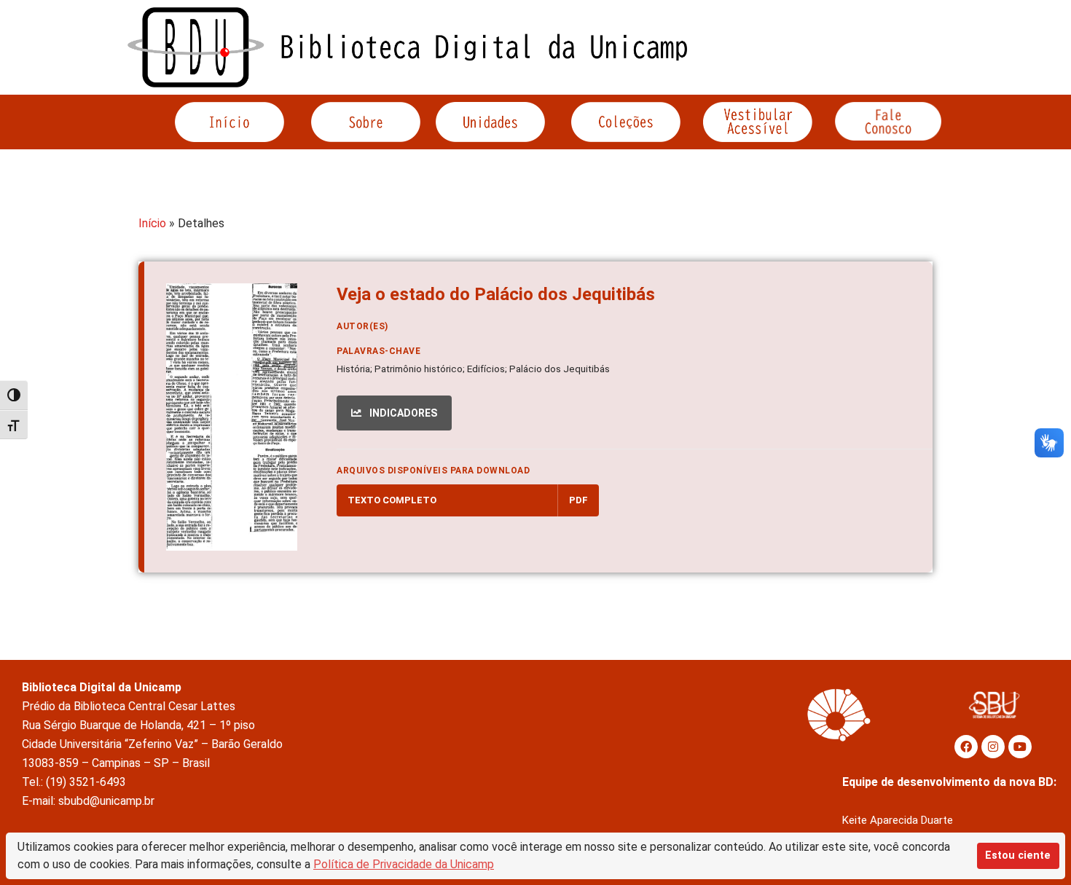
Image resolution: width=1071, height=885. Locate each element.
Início (152, 223)
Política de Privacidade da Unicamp (403, 864)
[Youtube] (1020, 746)
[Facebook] (966, 746)
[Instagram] (993, 746)
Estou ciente (1018, 855)
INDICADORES (402, 413)
